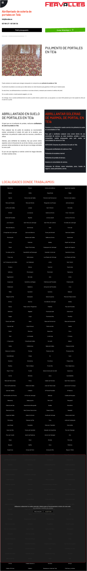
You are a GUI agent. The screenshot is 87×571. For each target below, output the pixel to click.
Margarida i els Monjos (50, 203)
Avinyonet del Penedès (50, 287)
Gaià (50, 227)
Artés (69, 277)
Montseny (10, 420)
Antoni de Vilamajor (50, 435)
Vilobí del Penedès (10, 217)
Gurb (70, 356)
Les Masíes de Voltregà (50, 257)
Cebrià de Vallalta (70, 232)
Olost (30, 440)
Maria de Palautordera (70, 296)
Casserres (70, 371)
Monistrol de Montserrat (49, 198)
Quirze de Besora (30, 232)
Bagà (70, 193)
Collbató (30, 390)
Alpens (10, 193)
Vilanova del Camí (70, 415)
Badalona (30, 287)
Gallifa (30, 445)
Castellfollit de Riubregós (30, 252)
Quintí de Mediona (30, 435)
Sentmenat (30, 227)
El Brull (10, 212)
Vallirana (10, 272)
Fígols (10, 247)
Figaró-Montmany (30, 247)
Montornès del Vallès (30, 198)
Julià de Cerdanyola (70, 420)
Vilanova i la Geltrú (10, 351)
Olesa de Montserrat (50, 321)
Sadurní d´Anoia (30, 415)
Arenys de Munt (30, 450)
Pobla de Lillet (50, 351)
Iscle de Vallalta (10, 390)
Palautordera (49, 410)
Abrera (30, 267)
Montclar (70, 440)
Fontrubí (70, 227)
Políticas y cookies (70, 568)
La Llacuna (30, 212)
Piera (30, 380)
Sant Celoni (70, 262)
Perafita (70, 316)
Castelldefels (69, 375)
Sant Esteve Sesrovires (30, 410)
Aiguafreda (50, 193)
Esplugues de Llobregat (50, 247)
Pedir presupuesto (21, 30)
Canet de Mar (10, 430)
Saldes (50, 242)
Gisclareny (30, 361)
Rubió (10, 331)
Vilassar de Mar (30, 420)
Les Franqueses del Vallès (10, 262)
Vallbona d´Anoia (50, 237)
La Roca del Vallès (10, 208)
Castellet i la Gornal (50, 252)
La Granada (30, 336)
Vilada (30, 356)
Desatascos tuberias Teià (50, 568)
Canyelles (30, 425)
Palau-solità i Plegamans (30, 306)
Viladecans (10, 287)
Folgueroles (70, 361)
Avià (50, 277)
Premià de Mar (50, 316)
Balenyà (50, 395)
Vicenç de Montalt (50, 232)
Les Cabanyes (30, 262)
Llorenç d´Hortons (70, 217)
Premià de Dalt (50, 311)
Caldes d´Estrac (10, 568)
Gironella (70, 208)
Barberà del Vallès (30, 237)
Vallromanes (30, 257)
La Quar (30, 208)
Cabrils (10, 198)
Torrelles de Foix (10, 252)
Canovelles (70, 425)
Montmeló (50, 272)
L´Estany (70, 336)
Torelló (30, 371)
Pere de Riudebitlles (10, 385)
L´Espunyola (10, 341)
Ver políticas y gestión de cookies (43, 508)
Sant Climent (49, 208)
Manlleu (10, 366)
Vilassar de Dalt (70, 346)
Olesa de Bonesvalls (70, 321)
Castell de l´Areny (70, 252)
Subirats (30, 242)
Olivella (50, 440)
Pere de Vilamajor (70, 430)
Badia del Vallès (50, 346)
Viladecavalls (69, 282)
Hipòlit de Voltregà (70, 242)
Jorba (50, 262)
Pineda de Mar (70, 351)
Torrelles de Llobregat (70, 222)
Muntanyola (10, 237)
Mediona (70, 445)
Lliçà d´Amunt (30, 326)
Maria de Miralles (10, 203)
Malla (10, 292)
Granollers (70, 405)
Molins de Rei (50, 326)
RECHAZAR (38, 511)
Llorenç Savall (50, 217)
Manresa (30, 331)
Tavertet (50, 267)
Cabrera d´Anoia (50, 212)
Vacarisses (70, 237)
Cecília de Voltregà (50, 415)
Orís (70, 435)
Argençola (10, 282)
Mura (70, 331)
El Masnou (70, 390)
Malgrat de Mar (10, 296)
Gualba (50, 405)
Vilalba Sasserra (30, 563)
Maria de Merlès (30, 203)
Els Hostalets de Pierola (10, 395)
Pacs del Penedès (70, 306)
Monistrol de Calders (69, 198)
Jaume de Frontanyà (69, 385)
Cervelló (50, 341)
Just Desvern (10, 222)
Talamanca (70, 272)
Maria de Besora (10, 227)
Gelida (70, 301)
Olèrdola (30, 375)
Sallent (70, 341)
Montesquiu (30, 272)
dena (50, 375)
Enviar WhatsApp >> (64, 30)
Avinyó (70, 563)
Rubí (10, 336)
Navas (10, 306)
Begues (10, 445)
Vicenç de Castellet (30, 430)
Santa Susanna (50, 296)
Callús (10, 346)
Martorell (50, 400)
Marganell (70, 400)
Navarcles (50, 331)
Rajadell (30, 311)
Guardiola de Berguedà (30, 405)
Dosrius (30, 301)
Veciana (50, 563)
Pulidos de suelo (5, 35)
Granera (10, 361)
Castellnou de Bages (30, 282)
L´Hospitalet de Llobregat (10, 232)
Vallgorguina (30, 400)
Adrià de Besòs (70, 203)
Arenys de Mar (50, 450)
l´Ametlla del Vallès (30, 341)
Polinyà (30, 351)
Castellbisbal (10, 356)
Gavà (30, 321)
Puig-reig (10, 257)
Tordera (10, 267)
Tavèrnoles (70, 267)
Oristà (10, 563)
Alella (30, 193)
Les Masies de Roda (70, 257)
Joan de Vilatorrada (50, 385)
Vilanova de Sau (10, 405)
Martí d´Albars (30, 366)
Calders (30, 568)
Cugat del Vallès (10, 415)
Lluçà (30, 316)
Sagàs (10, 316)
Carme (10, 375)
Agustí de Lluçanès (70, 188)
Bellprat (70, 292)
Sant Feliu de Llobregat (30, 222)
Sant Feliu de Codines (50, 222)
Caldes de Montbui (50, 380)
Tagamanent (10, 277)
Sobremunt (70, 311)
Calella (70, 326)
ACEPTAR (48, 511)
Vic (50, 356)
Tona (50, 420)
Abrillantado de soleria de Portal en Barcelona (16, 35)
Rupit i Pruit (10, 371)
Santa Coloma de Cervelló (50, 371)
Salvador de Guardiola (50, 430)
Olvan (10, 440)
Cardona (50, 292)
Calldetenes (30, 346)
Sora (50, 445)
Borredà (30, 277)
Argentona (10, 450)
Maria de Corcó (10, 410)
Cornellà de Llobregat (50, 301)
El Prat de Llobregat (30, 395)
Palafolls (50, 306)
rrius (70, 287)
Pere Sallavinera (70, 366)
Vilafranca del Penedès (50, 282)
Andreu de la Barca (50, 188)
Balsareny (10, 400)
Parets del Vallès (10, 321)
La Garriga (50, 336)
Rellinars (10, 311)
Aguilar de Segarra (70, 247)
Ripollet (30, 217)
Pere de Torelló (10, 435)
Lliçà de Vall (10, 326)
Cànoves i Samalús (50, 425)
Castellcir (30, 292)
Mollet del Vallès (30, 385)
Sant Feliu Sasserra (70, 380)
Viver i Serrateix (70, 212)
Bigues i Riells (70, 450)
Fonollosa (50, 361)
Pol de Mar (50, 366)
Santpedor (30, 296)
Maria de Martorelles (10, 380)
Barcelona (10, 188)
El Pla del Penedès (50, 390)
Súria (10, 242)
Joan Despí (10, 425)
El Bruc (10, 301)
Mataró (30, 188)
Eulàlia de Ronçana (70, 395)
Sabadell (70, 410)
